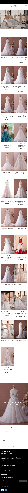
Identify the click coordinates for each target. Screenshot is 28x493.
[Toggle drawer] (2, 5)
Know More (4, 463)
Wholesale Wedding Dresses (8, 465)
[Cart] (26, 6)
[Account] (23, 6)
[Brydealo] (14, 6)
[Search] (5, 6)
